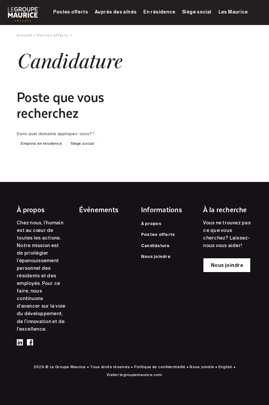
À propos (151, 223)
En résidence (159, 11)
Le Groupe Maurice (23, 12)
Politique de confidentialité (160, 367)
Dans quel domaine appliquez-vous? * (55, 133)
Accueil (24, 35)
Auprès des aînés (116, 11)
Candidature (155, 245)
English (225, 367)
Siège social (197, 11)
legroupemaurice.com (141, 375)
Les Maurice (233, 11)
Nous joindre (156, 256)
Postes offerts (70, 11)
